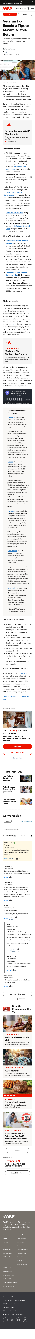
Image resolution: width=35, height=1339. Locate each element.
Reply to (11, 929)
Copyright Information (8, 1307)
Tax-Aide (23, 673)
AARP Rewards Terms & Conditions (12, 1303)
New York (11, 588)
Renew (25, 14)
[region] (17, 909)
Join (10, 14)
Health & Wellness (12, 348)
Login (25, 8)
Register (19, 8)
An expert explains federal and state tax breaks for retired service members (16, 41)
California (11, 417)
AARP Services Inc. (22, 1264)
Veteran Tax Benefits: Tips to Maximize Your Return (16, 28)
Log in (23, 821)
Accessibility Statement (21, 1300)
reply (6, 859)
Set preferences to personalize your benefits (16, 138)
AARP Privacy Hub (15, 1296)
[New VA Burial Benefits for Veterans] (26, 778)
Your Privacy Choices (17, 1314)
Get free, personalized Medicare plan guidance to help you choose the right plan (17, 359)
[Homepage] (6, 8)
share (28, 859)
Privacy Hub (17, 758)
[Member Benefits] (7, 1009)
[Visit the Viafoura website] (21, 999)
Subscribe (17, 746)
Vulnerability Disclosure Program (11, 1311)
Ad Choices (6, 1314)
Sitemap (5, 1296)
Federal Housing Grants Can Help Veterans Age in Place (9, 790)
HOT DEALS (11, 1161)
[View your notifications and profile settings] (31, 835)
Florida (10, 462)
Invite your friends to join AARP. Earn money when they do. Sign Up (14, 2)
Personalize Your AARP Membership (17, 132)
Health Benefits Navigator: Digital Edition (9, 801)
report (27, 877)
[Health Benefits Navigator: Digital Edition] (26, 801)
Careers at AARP (22, 1253)
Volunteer (5, 1242)
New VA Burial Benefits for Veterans (8, 778)
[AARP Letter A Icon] (8, 344)
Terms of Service (7, 1300)
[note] (17, 82)
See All (17, 1150)
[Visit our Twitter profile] (12, 1319)
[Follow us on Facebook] (5, 1319)
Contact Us (20, 1235)
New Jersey (12, 511)
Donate (5, 1238)
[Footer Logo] (17, 1216)
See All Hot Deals (17, 1173)
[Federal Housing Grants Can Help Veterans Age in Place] (26, 790)
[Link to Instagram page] (18, 1319)
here (14, 324)
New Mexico (12, 551)
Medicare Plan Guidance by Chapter (16, 352)
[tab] (9, 836)
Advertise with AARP (23, 1249)
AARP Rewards (7, 1249)
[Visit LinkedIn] (25, 1319)
